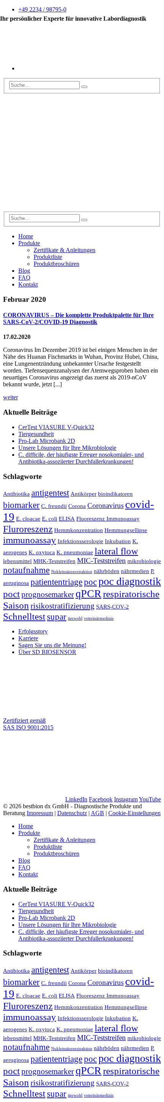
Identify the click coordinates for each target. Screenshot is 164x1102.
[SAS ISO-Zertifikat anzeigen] (60, 708)
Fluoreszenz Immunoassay (108, 518)
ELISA (67, 518)
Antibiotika (16, 493)
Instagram (126, 799)
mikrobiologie (144, 561)
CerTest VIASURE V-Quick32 (56, 427)
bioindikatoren (115, 493)
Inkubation (118, 541)
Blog (24, 270)
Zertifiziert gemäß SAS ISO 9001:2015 (28, 724)
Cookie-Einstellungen (134, 813)
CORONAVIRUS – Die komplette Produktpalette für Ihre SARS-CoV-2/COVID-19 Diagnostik (78, 318)
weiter (10, 397)
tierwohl (75, 618)
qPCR (88, 593)
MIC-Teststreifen (101, 561)
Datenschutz (72, 813)
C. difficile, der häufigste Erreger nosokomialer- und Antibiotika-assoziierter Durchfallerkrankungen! (81, 458)
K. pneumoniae (74, 552)
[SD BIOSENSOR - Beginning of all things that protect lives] (60, 208)
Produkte (29, 243)
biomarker (21, 505)
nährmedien (135, 571)
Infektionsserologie (80, 541)
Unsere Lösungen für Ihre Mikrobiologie (67, 447)
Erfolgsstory (33, 631)
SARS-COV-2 (112, 606)
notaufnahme (26, 570)
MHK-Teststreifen (54, 561)
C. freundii (54, 506)
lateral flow (116, 550)
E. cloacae (28, 518)
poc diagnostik (129, 581)
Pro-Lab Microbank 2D (46, 441)
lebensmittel (17, 561)
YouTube (150, 799)
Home (25, 236)
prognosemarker (47, 594)
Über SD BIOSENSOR (47, 652)
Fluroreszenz (28, 528)
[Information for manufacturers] (75, 68)
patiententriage (56, 582)
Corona (77, 506)
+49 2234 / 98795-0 (42, 9)
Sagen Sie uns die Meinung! (52, 645)
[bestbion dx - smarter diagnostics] (60, 149)
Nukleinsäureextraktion (71, 572)
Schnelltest (24, 616)
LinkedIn (76, 799)
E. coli (49, 518)
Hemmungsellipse (126, 530)
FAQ (24, 277)
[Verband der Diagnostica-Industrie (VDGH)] (58, 792)
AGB (97, 813)
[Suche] (84, 87)
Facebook (101, 799)
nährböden (106, 571)
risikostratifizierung (63, 605)
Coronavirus (105, 505)
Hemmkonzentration (78, 530)
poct (11, 593)
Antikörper (83, 493)
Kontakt (28, 284)
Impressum (40, 813)
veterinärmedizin (99, 618)
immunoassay (29, 539)
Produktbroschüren (56, 263)
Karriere (28, 638)
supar (56, 617)
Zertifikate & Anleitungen (64, 250)
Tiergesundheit (36, 434)
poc (90, 582)
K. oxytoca (42, 552)
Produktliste (48, 257)
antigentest (50, 493)
